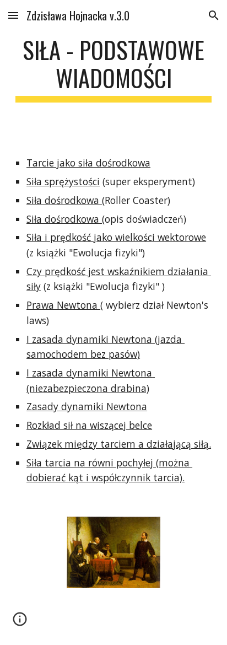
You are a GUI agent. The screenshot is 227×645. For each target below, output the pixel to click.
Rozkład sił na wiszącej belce (89, 425)
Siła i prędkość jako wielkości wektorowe (116, 237)
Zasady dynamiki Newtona (86, 406)
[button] (13, 15)
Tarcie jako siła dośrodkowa (88, 162)
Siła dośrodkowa (64, 200)
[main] (113, 69)
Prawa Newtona (63, 304)
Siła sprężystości (63, 181)
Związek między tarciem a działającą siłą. (118, 443)
